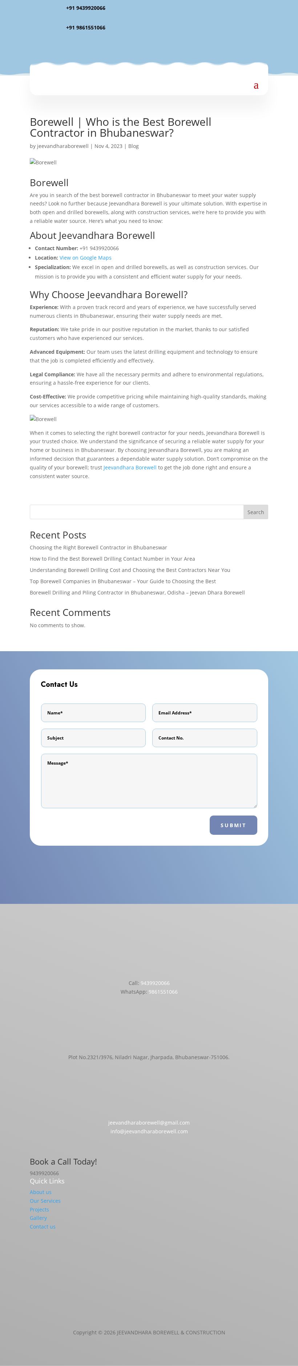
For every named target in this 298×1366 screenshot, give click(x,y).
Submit (233, 825)
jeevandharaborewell (63, 146)
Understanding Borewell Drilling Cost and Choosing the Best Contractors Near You (130, 569)
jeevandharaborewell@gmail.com (149, 1122)
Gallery (38, 1217)
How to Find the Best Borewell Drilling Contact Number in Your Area (112, 558)
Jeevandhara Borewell (130, 467)
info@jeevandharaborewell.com (149, 1131)
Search (255, 512)
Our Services (45, 1200)
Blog (133, 146)
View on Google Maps (86, 257)
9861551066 (163, 991)
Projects (39, 1209)
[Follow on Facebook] (127, 49)
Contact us (43, 1226)
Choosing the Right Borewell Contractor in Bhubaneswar (98, 547)
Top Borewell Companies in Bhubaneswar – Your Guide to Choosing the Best (123, 581)
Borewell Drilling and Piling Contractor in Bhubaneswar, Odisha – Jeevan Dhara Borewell (137, 592)
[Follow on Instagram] (142, 49)
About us (41, 1192)
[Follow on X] (156, 49)
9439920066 (155, 983)
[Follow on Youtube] (171, 49)
